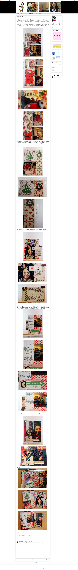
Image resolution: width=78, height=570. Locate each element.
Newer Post (18, 559)
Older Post (47, 559)
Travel (36, 13)
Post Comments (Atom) (35, 562)
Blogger (43, 568)
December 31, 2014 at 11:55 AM (27, 541)
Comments (55, 70)
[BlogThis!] (29, 535)
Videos (26, 13)
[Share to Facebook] (31, 535)
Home (18, 13)
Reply (19, 543)
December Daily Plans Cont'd (58, 57)
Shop (40, 13)
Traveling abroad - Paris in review (58, 52)
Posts (54, 69)
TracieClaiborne (21, 541)
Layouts (22, 13)
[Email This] (28, 535)
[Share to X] (30, 535)
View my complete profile (55, 27)
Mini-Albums (31, 13)
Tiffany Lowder (55, 21)
